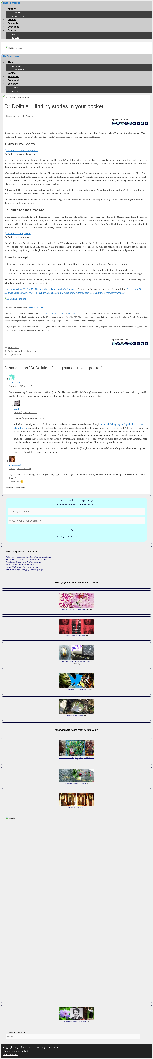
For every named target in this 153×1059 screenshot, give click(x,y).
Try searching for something (15, 1032)
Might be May (14, 354)
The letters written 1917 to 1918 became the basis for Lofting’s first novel (40, 289)
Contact (12, 19)
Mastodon (22, 1051)
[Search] (144, 1036)
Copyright (13, 26)
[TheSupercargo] (10, 2)
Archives (15, 34)
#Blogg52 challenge (35, 307)
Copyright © (9, 1047)
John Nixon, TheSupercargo (32, 1047)
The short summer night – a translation (74, 1021)
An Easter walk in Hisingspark (22, 351)
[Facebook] (114, 123)
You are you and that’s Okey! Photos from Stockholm (77, 661)
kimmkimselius (16, 464)
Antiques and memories (74, 807)
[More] (146, 123)
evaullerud (14, 382)
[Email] (134, 123)
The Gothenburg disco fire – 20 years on (74, 784)
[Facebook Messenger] (118, 123)
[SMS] (130, 123)
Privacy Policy (10, 1054)
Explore (12, 30)
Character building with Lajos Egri (75, 635)
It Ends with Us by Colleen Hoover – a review (74, 609)
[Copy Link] (138, 123)
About (11, 8)
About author (17, 13)
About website (18, 16)
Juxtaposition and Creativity (75, 715)
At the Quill (13, 347)
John (16, 408)
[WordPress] (122, 123)
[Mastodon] (142, 123)
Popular (15, 38)
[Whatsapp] (126, 123)
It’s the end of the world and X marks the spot (74, 689)
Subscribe (13, 23)
